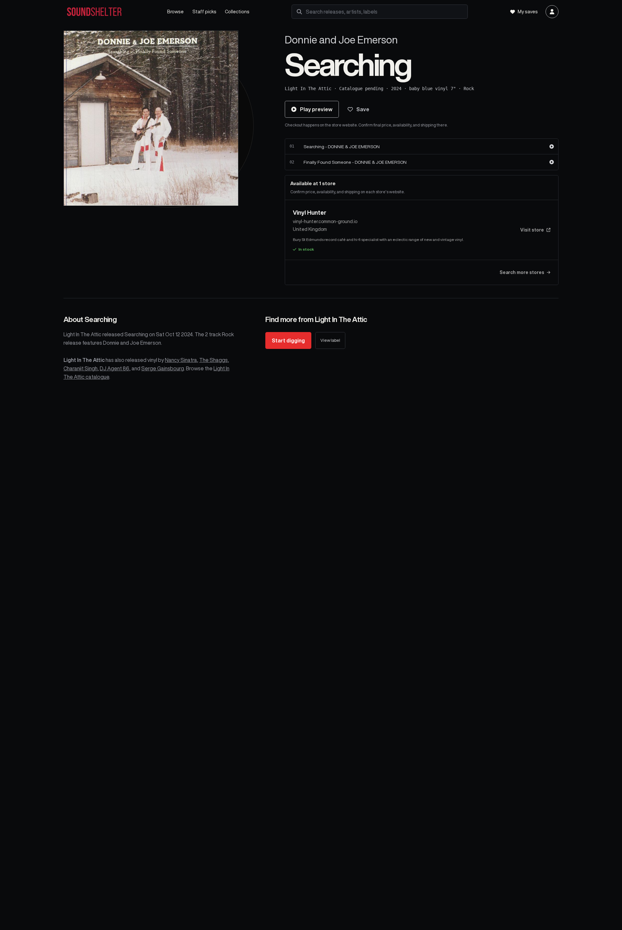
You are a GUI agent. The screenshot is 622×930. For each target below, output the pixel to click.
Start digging (288, 340)
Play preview (316, 109)
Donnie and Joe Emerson (341, 39)
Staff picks (204, 11)
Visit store (532, 230)
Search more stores (522, 272)
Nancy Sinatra (181, 360)
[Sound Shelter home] (108, 12)
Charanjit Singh (80, 368)
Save (362, 109)
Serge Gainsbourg (162, 368)
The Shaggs (213, 360)
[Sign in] (552, 11)
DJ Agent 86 (114, 368)
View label (330, 340)
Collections (237, 11)
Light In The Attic (308, 88)
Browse (175, 11)
